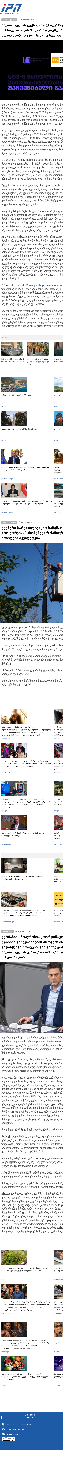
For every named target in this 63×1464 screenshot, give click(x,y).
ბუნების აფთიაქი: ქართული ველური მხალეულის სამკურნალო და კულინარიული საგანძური (24, 1269)
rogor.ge (4, 1385)
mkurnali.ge (6, 1280)
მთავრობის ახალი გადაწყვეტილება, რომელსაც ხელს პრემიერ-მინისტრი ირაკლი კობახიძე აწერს (26, 502)
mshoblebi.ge (6, 1313)
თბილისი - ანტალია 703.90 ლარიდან (18, 395)
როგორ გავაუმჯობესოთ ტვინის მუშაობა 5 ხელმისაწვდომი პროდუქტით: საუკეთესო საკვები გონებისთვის (24, 1376)
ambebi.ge (5, 739)
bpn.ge (4, 811)
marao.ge (5, 1352)
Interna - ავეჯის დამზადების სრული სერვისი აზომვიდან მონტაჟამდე (21, 877)
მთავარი (30, 1415)
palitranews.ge (7, 845)
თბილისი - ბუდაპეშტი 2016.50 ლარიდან (19, 429)
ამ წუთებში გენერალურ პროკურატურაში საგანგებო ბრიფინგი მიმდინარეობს (25, 468)
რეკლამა (31, 1417)
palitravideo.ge (7, 479)
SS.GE (5, 338)
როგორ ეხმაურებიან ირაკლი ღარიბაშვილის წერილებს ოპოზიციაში (22, 834)
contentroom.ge (7, 888)
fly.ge (3, 407)
